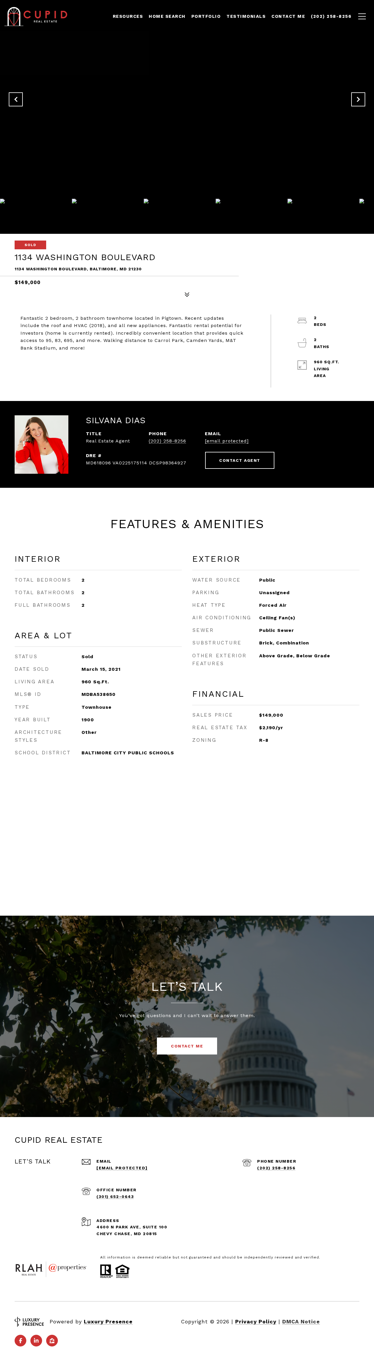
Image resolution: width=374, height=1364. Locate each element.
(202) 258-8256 (167, 441)
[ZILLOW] (52, 1340)
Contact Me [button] (187, 1046)
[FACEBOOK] (20, 1340)
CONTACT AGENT (239, 460)
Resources (128, 16)
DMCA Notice (301, 1321)
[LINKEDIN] (36, 1340)
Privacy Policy (255, 1321)
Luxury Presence (108, 1321)
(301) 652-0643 (115, 1196)
